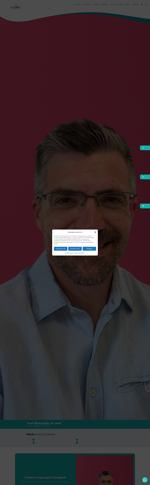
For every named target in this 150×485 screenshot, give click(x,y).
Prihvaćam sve (60, 249)
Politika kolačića (69, 253)
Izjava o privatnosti (79, 253)
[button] (95, 232)
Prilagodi (89, 249)
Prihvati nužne (75, 249)
